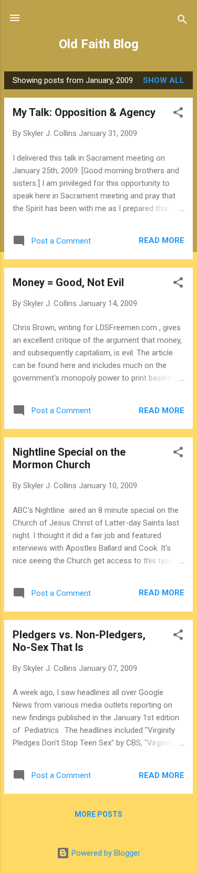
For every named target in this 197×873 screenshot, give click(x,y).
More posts (98, 814)
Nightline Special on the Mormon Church (69, 458)
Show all (163, 80)
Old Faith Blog (99, 44)
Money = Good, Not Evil (68, 282)
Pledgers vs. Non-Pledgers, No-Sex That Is (79, 641)
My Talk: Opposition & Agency (84, 112)
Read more (161, 240)
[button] (178, 114)
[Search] (182, 21)
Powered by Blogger (104, 853)
